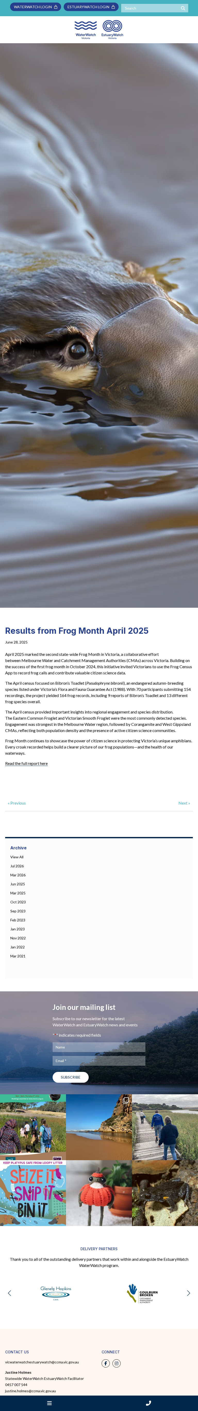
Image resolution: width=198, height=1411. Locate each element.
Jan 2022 (17, 947)
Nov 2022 (18, 938)
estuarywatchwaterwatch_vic (33, 1099)
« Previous (17, 802)
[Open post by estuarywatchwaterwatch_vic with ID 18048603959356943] (165, 1193)
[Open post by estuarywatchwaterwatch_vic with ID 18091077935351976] (33, 1127)
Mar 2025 (18, 893)
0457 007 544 (16, 1384)
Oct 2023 (18, 902)
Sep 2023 (18, 911)
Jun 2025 (17, 884)
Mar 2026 (18, 875)
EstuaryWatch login (90, 7)
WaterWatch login (34, 7)
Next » (184, 802)
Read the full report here (26, 763)
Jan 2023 (17, 929)
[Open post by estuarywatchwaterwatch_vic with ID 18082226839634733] (99, 1193)
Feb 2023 (17, 920)
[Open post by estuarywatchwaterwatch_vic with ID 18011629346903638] (99, 1127)
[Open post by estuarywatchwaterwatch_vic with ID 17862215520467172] (33, 1193)
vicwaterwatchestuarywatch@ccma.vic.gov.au (42, 1362)
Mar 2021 (18, 956)
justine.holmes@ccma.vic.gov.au (30, 1391)
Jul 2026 (17, 866)
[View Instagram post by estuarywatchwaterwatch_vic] (60, 1154)
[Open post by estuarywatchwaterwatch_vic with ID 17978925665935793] (165, 1127)
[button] (9, 1293)
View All (16, 857)
